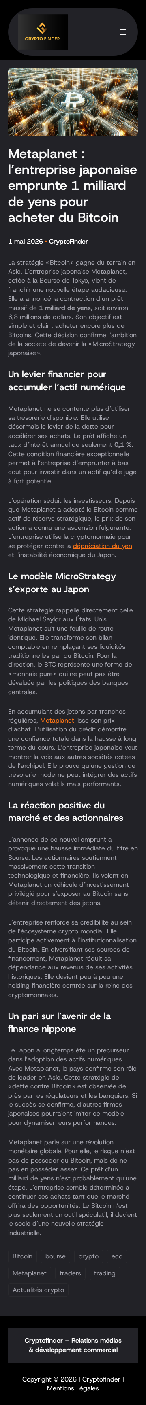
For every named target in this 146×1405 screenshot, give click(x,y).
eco (117, 1256)
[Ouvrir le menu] (123, 32)
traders (70, 1273)
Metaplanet (58, 720)
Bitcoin (22, 1256)
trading (105, 1273)
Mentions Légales (73, 1388)
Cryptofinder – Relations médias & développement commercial (73, 1345)
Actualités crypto (38, 1290)
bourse (55, 1256)
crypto (89, 1256)
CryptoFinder (68, 241)
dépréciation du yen (102, 546)
